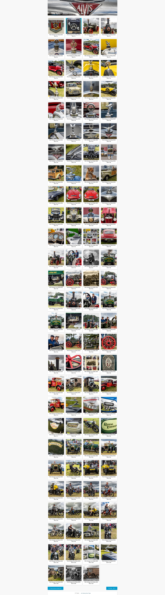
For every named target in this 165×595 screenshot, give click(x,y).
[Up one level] (50, 13)
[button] (2, 592)
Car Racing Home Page (86, 593)
